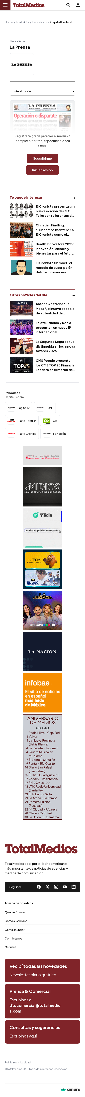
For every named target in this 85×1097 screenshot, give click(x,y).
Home (9, 22)
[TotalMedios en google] (56, 887)
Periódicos (39, 22)
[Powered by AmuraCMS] (70, 1090)
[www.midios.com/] (42, 486)
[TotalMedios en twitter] (47, 887)
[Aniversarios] (42, 767)
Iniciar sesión (42, 170)
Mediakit (10, 947)
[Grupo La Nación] (42, 651)
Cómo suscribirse (16, 921)
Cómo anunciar (15, 929)
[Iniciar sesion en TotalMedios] (78, 5)
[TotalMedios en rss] (74, 887)
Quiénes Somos (15, 912)
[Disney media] (42, 569)
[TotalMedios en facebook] (39, 887)
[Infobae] (42, 692)
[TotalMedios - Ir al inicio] (28, 5)
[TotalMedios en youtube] (65, 887)
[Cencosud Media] (42, 528)
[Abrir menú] (5, 5)
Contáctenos (13, 938)
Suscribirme (42, 158)
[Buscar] (68, 5)
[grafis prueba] (42, 455)
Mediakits (22, 22)
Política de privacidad (18, 1062)
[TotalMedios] (41, 849)
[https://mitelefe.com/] (42, 610)
